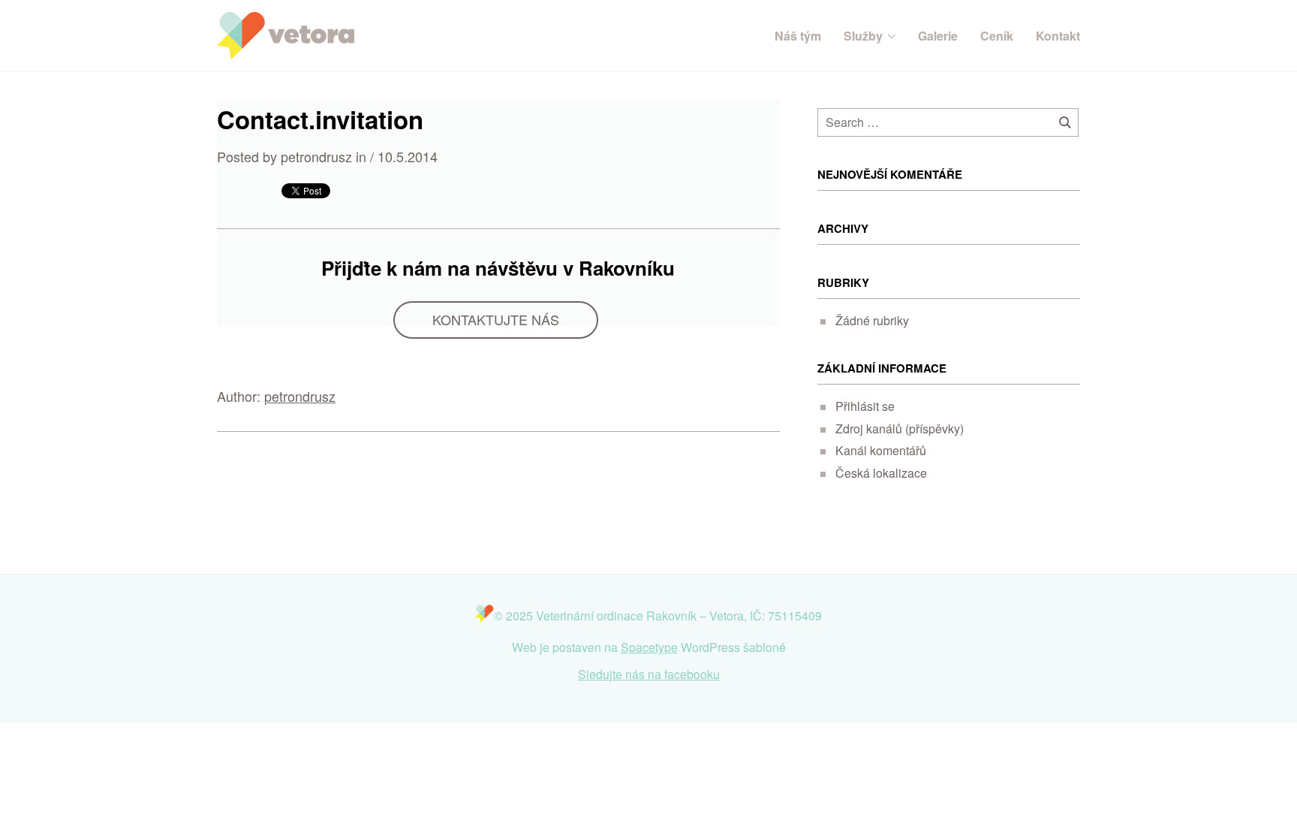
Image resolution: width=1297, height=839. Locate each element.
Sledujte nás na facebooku (649, 674)
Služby (863, 36)
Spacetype (649, 647)
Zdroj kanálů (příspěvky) (899, 428)
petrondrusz (300, 396)
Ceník (996, 36)
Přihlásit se (865, 406)
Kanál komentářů (880, 450)
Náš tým (798, 36)
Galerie (938, 36)
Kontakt (1058, 36)
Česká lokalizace (881, 472)
